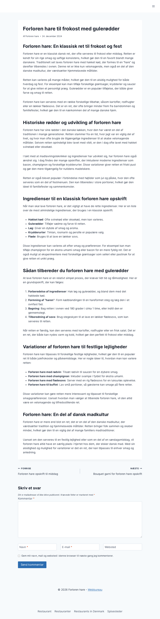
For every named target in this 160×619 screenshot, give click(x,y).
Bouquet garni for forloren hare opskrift (117, 471)
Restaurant (44, 611)
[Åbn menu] (153, 6)
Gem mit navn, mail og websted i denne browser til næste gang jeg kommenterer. (67, 555)
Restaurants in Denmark (89, 611)
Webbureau (95, 589)
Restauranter (63, 611)
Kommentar (26, 498)
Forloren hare (32, 36)
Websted (110, 547)
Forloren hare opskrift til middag (38, 471)
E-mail (67, 547)
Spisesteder (114, 611)
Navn (23, 547)
